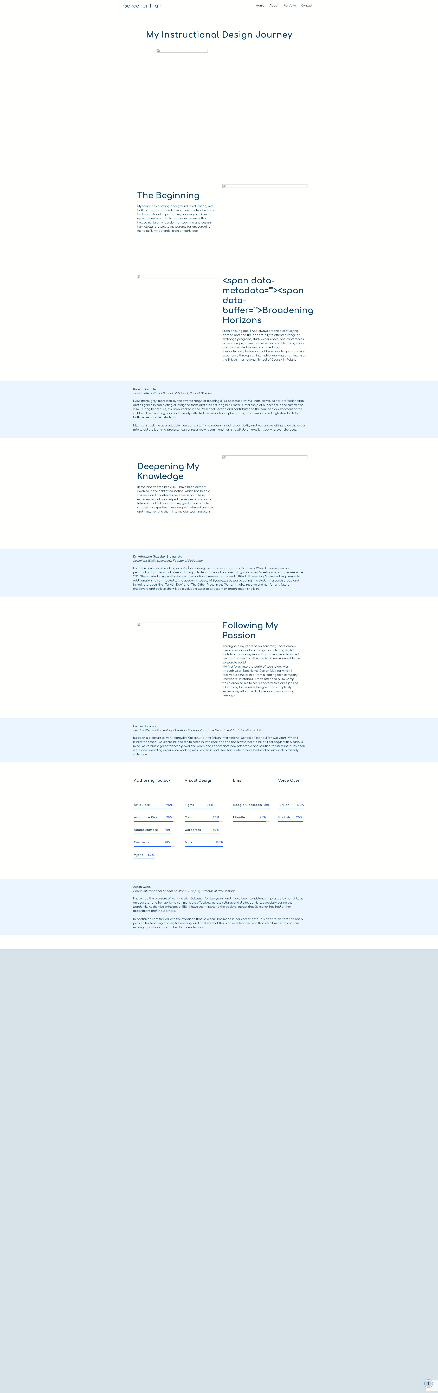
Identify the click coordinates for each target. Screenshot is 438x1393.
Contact (306, 5)
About (273, 5)
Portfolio (290, 5)
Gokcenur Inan (142, 6)
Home (260, 5)
